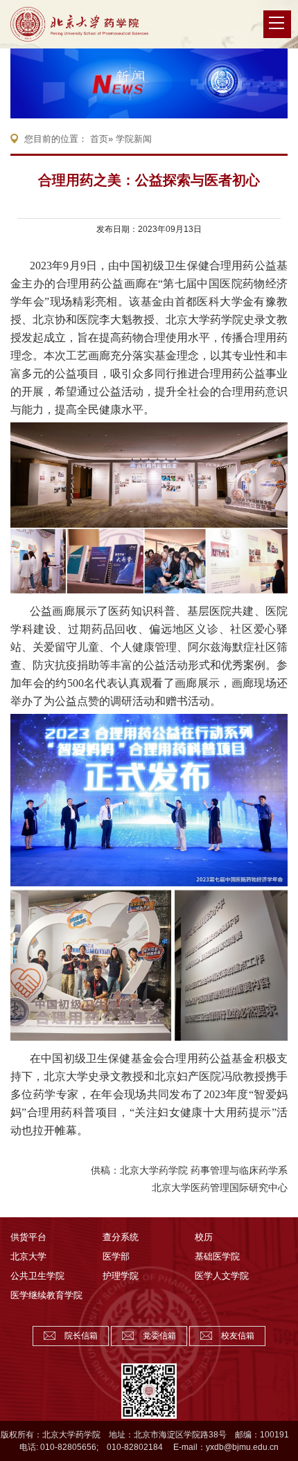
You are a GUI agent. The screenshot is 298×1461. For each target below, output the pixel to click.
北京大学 (28, 1256)
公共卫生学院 (37, 1276)
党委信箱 (159, 1336)
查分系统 (121, 1237)
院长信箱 (81, 1336)
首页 (99, 139)
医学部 (116, 1256)
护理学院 (121, 1276)
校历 (204, 1237)
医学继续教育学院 (46, 1295)
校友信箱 (237, 1336)
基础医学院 (217, 1256)
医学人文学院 (222, 1276)
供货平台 (28, 1237)
